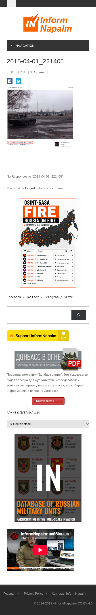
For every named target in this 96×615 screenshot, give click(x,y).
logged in (32, 188)
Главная (9, 593)
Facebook (14, 297)
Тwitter (32, 297)
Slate (68, 297)
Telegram (51, 297)
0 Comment (38, 72)
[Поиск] (78, 315)
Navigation (25, 45)
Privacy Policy (33, 593)
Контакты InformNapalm (69, 593)
